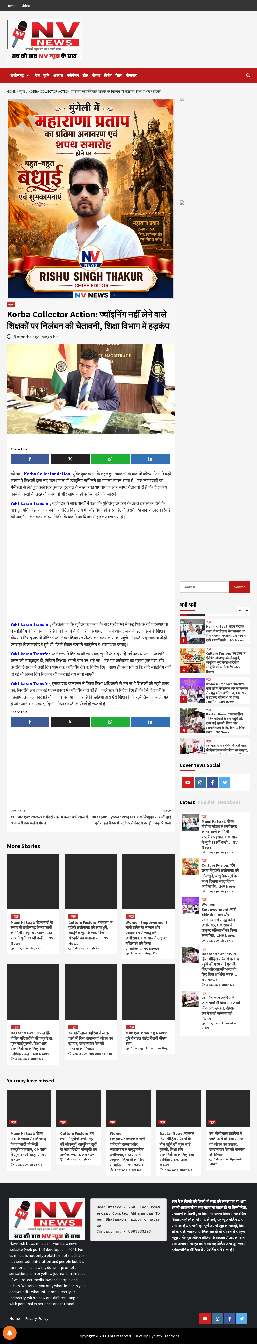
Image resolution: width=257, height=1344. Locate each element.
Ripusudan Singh (100, 1053)
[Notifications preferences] (10, 1333)
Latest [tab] (187, 802)
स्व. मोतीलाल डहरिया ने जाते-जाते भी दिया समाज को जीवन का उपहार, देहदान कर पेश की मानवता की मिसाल (90, 1040)
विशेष (108, 75)
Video (25, 5)
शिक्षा (118, 75)
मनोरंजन (73, 75)
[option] (215, 633)
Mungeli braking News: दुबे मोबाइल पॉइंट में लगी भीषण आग (146, 1038)
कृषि (46, 75)
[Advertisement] (91, 571)
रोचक (96, 75)
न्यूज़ (10, 304)
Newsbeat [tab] (229, 802)
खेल (85, 75)
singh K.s (50, 337)
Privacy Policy (36, 1318)
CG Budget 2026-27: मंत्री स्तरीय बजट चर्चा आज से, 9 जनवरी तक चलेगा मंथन (50, 816)
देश (37, 75)
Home (11, 5)
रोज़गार (131, 75)
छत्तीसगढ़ (17, 75)
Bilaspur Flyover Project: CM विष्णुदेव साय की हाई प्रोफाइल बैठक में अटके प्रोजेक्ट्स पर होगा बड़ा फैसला (131, 816)
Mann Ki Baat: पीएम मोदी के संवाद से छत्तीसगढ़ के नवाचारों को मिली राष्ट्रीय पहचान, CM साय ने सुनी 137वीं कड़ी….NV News (32, 933)
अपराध (58, 75)
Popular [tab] (206, 802)
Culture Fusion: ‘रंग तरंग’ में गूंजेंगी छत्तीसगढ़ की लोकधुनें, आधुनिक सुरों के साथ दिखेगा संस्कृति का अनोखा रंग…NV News (90, 933)
